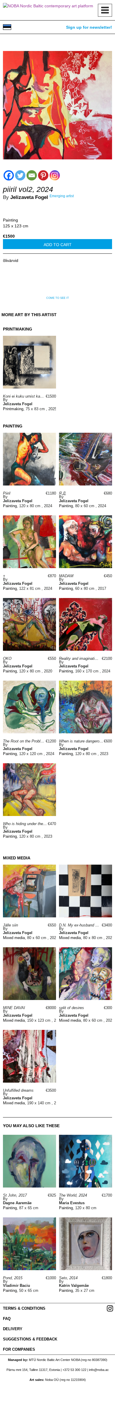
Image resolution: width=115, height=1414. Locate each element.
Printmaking (13, 409)
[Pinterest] (43, 175)
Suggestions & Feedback (30, 1339)
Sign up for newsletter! (89, 27)
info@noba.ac (99, 1370)
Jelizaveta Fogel (29, 197)
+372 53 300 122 (74, 1370)
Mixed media (14, 938)
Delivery (12, 1329)
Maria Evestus (72, 1203)
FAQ (7, 1318)
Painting (10, 220)
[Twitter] (20, 175)
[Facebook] (9, 175)
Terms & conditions (24, 1308)
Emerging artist (62, 196)
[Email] (32, 175)
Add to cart (58, 244)
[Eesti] (7, 27)
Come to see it (57, 298)
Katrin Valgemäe (74, 1285)
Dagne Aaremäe (17, 1203)
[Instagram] (55, 175)
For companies (19, 1349)
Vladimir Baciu (16, 1285)
